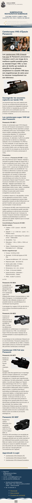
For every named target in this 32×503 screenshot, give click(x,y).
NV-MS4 (6, 285)
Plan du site (13, 491)
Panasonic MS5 (7, 321)
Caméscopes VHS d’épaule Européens (17, 460)
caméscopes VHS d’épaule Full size (14, 55)
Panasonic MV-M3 (7, 438)
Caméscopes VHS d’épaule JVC (15, 456)
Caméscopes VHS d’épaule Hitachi (16, 458)
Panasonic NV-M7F (5, 372)
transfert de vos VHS (19, 108)
